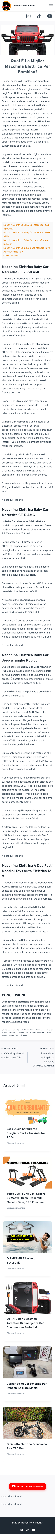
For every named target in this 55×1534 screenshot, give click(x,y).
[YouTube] (33, 1530)
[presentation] (27, 1108)
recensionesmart (17, 1143)
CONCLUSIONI (11, 255)
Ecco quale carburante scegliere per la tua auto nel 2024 (26, 1133)
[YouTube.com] (49, 16)
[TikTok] (39, 16)
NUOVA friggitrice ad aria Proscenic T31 (12, 1053)
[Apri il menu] (51, 6)
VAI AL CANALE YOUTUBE (30, 1486)
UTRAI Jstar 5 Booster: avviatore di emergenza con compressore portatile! (25, 1323)
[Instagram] (28, 16)
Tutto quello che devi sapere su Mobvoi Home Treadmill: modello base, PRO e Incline (26, 1198)
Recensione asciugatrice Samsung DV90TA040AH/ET (43, 1057)
